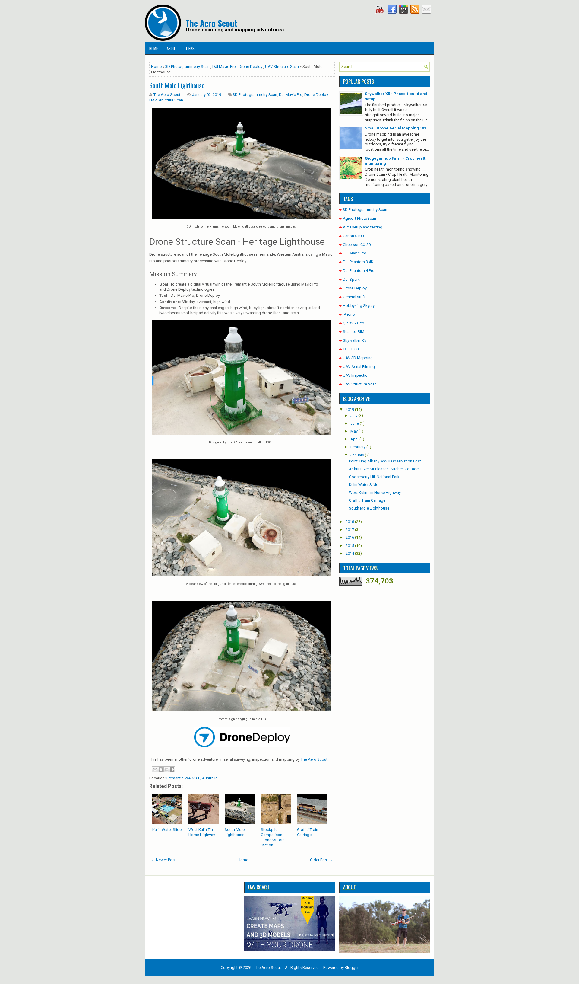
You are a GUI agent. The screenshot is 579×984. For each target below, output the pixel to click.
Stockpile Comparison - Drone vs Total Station (273, 837)
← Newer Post (163, 860)
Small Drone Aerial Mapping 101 (395, 128)
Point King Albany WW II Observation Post (385, 461)
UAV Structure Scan (282, 66)
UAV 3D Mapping (358, 358)
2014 (350, 553)
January (357, 455)
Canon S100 (353, 236)
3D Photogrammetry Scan (187, 66)
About (172, 48)
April (354, 439)
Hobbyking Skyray (359, 305)
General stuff (354, 297)
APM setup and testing (362, 227)
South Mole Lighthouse (235, 832)
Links (190, 48)
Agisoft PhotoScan (359, 218)
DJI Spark (351, 279)
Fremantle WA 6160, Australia (191, 778)
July (353, 415)
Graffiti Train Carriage (307, 832)
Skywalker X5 (354, 340)
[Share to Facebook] (172, 769)
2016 (350, 537)
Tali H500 (351, 349)
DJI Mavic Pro (224, 66)
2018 (350, 521)
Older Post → (321, 860)
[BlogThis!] (161, 769)
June (354, 423)
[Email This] (155, 769)
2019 (350, 409)
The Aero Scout (211, 23)
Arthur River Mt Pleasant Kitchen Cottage (384, 469)
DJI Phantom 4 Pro (359, 270)
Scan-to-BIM (353, 331)
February (357, 447)
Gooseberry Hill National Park (374, 476)
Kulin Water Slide (167, 829)
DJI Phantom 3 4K (358, 262)
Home (153, 48)
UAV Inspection (356, 375)
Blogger (352, 967)
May (354, 431)
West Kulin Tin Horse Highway (201, 832)
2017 (350, 529)
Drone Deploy (250, 66)
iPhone (349, 314)
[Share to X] (166, 769)
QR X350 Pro (353, 323)
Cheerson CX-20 (357, 244)
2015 (350, 545)
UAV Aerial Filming (359, 366)
